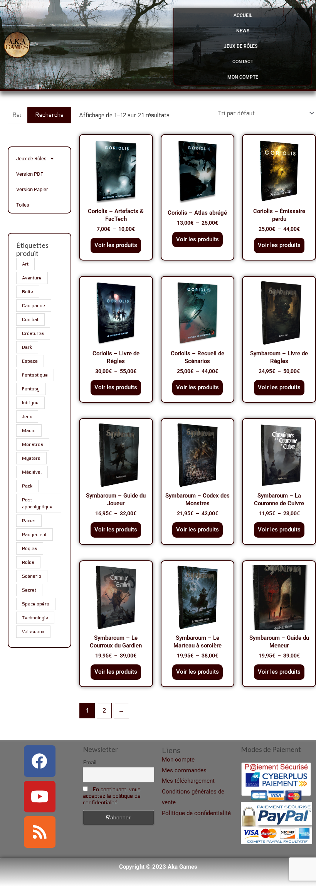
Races (28, 520)
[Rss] (39, 832)
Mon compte (242, 77)
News (242, 31)
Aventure (32, 278)
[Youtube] (39, 796)
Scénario (31, 576)
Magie (28, 430)
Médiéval (32, 472)
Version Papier (32, 189)
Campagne (33, 305)
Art (25, 264)
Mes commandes (184, 770)
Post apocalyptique (37, 503)
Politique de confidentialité (196, 813)
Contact (242, 61)
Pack (27, 486)
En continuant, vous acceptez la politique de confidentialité (112, 796)
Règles (29, 548)
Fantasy (31, 389)
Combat (30, 319)
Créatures (33, 333)
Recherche (49, 114)
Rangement (34, 534)
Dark (27, 347)
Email (89, 762)
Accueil (243, 15)
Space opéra (35, 604)
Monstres (32, 444)
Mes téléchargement (188, 780)
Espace (30, 361)
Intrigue (30, 402)
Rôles (28, 562)
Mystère (31, 458)
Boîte (27, 291)
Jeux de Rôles (240, 46)
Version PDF (29, 174)
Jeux (27, 416)
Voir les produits (115, 245)
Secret (29, 590)
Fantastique (35, 375)
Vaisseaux (33, 631)
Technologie (35, 617)
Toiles (22, 205)
